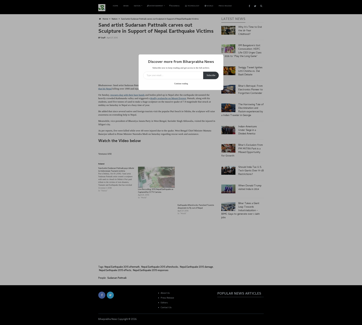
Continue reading (181, 84)
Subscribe (211, 75)
